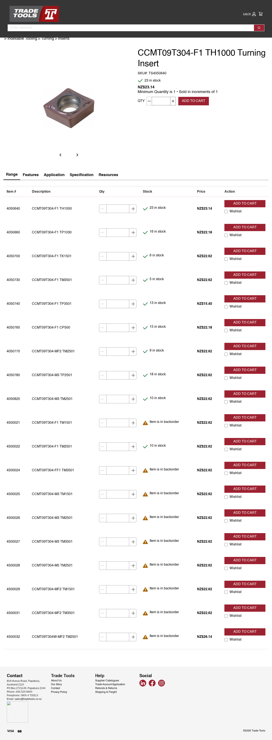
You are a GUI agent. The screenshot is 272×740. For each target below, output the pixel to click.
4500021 (13, 423)
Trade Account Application (110, 684)
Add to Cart (245, 203)
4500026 (13, 518)
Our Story (56, 684)
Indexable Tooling (22, 39)
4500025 (13, 494)
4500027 (13, 542)
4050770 (13, 351)
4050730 (13, 280)
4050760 (13, 327)
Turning (47, 39)
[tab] (11, 175)
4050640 (13, 208)
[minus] (102, 208)
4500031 (13, 613)
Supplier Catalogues (107, 680)
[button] (249, 14)
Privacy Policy (59, 692)
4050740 (13, 304)
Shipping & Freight (106, 692)
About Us (56, 680)
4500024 (13, 470)
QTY (141, 101)
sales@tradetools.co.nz (28, 699)
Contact (55, 688)
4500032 (13, 637)
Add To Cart (193, 101)
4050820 (13, 399)
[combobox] (129, 28)
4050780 (13, 375)
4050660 (13, 232)
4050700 (13, 256)
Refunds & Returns (106, 688)
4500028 (13, 565)
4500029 (13, 589)
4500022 (13, 446)
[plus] (133, 208)
